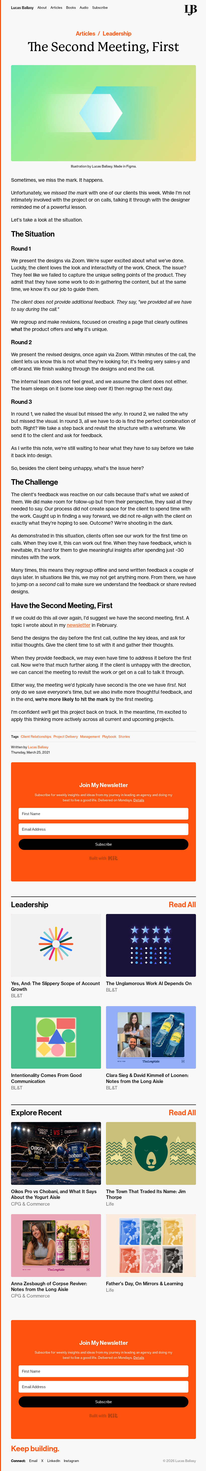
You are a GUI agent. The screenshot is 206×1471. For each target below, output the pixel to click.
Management (90, 736)
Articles (56, 8)
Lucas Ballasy (22, 8)
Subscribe (100, 8)
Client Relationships (36, 736)
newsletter (78, 625)
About (42, 8)
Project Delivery (66, 736)
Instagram (71, 1461)
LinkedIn (53, 1461)
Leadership (117, 33)
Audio (84, 8)
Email (33, 1461)
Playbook (109, 736)
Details (138, 800)
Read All (182, 904)
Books (71, 8)
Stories (124, 736)
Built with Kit (103, 858)
